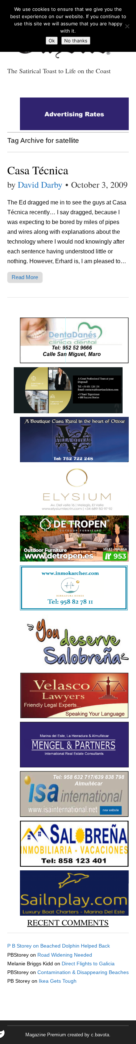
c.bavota (100, 1034)
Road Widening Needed (64, 955)
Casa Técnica (37, 170)
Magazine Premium (45, 1034)
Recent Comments (68, 922)
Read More (25, 277)
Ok (52, 41)
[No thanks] (127, 26)
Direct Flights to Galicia (88, 963)
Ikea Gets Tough (58, 981)
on (23, 946)
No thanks (75, 41)
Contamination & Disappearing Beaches (83, 972)
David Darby (40, 184)
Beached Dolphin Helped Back (75, 946)
